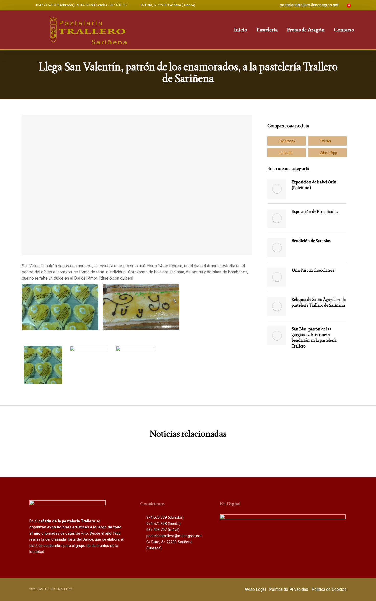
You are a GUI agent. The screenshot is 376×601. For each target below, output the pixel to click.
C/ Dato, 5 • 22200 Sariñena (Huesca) (168, 5)
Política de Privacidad (288, 589)
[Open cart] (344, 5)
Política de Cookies (329, 589)
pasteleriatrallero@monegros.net (309, 5)
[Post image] (276, 189)
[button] (286, 141)
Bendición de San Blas (311, 241)
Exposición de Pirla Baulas (315, 211)
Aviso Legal (255, 589)
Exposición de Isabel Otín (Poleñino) (314, 184)
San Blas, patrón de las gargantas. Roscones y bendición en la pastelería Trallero (314, 337)
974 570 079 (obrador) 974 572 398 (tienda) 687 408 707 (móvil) (165, 523)
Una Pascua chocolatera (313, 270)
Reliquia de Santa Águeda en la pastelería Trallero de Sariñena (319, 302)
